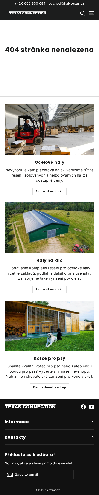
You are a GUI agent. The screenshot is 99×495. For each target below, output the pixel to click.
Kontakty (15, 437)
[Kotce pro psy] (49, 326)
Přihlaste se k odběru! (30, 454)
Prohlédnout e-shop (49, 387)
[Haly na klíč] (49, 227)
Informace (17, 422)
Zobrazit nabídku (49, 191)
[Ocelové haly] (49, 129)
